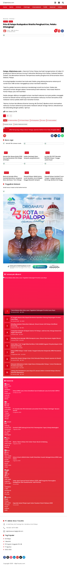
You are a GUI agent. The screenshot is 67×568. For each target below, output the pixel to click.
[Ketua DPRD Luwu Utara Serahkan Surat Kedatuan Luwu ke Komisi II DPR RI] (8, 391)
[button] (55, 3)
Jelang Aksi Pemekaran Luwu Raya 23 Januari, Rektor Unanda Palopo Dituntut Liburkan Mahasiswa (35, 371)
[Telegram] (58, 135)
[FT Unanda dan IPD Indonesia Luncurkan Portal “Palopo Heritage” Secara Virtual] (8, 410)
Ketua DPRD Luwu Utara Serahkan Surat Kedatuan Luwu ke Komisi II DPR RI (36, 391)
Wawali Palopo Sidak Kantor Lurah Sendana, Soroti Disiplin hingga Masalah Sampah (33, 178)
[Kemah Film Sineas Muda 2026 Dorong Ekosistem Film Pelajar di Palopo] (12, 149)
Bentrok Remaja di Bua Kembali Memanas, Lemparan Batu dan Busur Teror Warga (12, 178)
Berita (5, 152)
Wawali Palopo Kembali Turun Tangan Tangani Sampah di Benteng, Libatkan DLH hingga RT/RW (54, 178)
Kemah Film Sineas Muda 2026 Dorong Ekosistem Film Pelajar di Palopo (12, 158)
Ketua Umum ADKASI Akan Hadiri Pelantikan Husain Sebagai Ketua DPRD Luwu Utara (37, 458)
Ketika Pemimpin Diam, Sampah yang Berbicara (31, 157)
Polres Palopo (25, 120)
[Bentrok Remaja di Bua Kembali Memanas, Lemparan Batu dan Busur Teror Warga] (12, 169)
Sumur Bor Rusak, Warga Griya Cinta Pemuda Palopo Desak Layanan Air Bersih (36, 358)
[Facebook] (52, 135)
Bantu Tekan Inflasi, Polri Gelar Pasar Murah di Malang (30, 442)
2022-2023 (8, 549)
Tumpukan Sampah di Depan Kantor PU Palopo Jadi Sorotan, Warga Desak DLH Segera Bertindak (36, 331)
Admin (8, 30)
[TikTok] (20, 557)
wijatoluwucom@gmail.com (14, 531)
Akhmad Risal (13, 120)
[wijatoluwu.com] (8, 2)
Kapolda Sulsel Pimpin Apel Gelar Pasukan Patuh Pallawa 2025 (33, 503)
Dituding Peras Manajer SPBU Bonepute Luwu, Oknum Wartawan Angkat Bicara (36, 338)
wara (43, 120)
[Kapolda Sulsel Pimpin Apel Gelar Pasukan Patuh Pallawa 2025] (8, 504)
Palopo (10, 21)
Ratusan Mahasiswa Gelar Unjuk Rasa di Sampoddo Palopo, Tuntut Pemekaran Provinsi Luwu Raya (36, 365)
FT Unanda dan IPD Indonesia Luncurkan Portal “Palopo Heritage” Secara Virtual (36, 409)
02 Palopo (8, 539)
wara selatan (52, 120)
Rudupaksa (35, 120)
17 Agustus (8, 547)
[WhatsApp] (62, 135)
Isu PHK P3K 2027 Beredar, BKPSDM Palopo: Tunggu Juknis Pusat (53, 158)
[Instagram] (11, 557)
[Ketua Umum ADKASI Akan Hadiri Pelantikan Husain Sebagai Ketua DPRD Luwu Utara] (8, 459)
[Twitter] (55, 135)
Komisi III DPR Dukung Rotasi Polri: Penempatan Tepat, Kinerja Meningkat (36, 427)
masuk (12, 187)
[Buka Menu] (59, 3)
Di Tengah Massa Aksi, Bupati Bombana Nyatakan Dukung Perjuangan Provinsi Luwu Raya (36, 318)
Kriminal (6, 21)
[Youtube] (17, 557)
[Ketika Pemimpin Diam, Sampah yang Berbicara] (33, 149)
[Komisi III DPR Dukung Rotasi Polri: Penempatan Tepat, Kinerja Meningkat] (8, 428)
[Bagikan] (62, 30)
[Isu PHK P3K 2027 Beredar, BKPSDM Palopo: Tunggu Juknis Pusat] (54, 149)
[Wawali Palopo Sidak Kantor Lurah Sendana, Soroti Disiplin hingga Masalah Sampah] (33, 169)
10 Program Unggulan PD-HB (13, 544)
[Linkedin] (14, 557)
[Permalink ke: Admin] (5, 30)
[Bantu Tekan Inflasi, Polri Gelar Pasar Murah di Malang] (8, 442)
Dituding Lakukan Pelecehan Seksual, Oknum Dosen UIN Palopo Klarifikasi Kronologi (34, 325)
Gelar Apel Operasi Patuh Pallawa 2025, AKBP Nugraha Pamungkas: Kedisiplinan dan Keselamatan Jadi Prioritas (34, 481)
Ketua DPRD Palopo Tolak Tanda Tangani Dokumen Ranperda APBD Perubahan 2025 (36, 351)
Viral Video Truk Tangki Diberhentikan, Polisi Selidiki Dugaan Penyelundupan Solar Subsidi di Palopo (36, 345)
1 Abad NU (8, 541)
